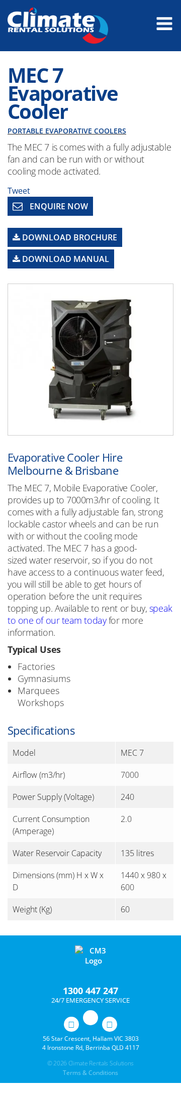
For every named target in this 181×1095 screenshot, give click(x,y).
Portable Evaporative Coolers (67, 130)
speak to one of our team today (90, 614)
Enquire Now (58, 206)
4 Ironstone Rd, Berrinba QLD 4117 (90, 1047)
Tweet (19, 190)
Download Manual (64, 258)
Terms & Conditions (90, 1072)
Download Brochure (68, 237)
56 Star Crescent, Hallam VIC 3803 (91, 1038)
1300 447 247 (90, 991)
